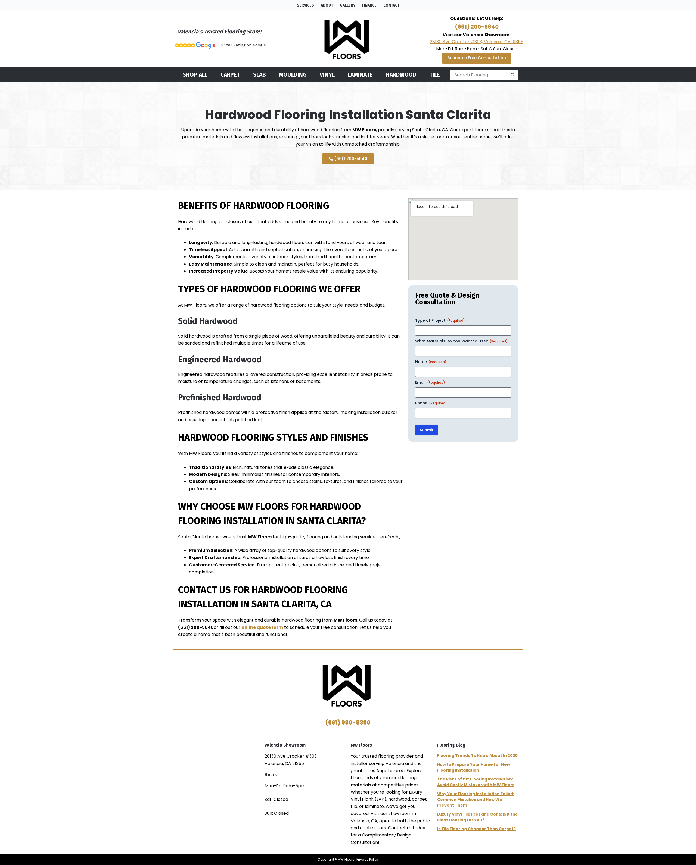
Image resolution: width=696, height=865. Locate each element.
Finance (369, 5)
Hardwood (401, 74)
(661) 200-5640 (477, 26)
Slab (259, 74)
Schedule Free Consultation (477, 58)
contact (391, 5)
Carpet (230, 74)
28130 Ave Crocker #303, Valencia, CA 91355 (476, 42)
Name (430, 361)
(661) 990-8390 (348, 722)
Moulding (293, 74)
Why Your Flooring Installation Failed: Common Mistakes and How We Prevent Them (475, 799)
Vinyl (327, 74)
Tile (434, 74)
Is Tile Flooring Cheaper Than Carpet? (476, 829)
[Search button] (512, 75)
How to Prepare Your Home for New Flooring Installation (473, 767)
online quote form (262, 627)
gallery (347, 5)
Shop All (195, 74)
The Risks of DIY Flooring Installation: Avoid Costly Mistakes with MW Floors (475, 782)
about (327, 5)
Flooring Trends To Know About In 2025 (477, 755)
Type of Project (440, 320)
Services (305, 5)
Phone (431, 403)
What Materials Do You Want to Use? (461, 341)
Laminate (360, 74)
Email (430, 382)
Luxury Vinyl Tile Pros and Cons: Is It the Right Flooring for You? (477, 817)
